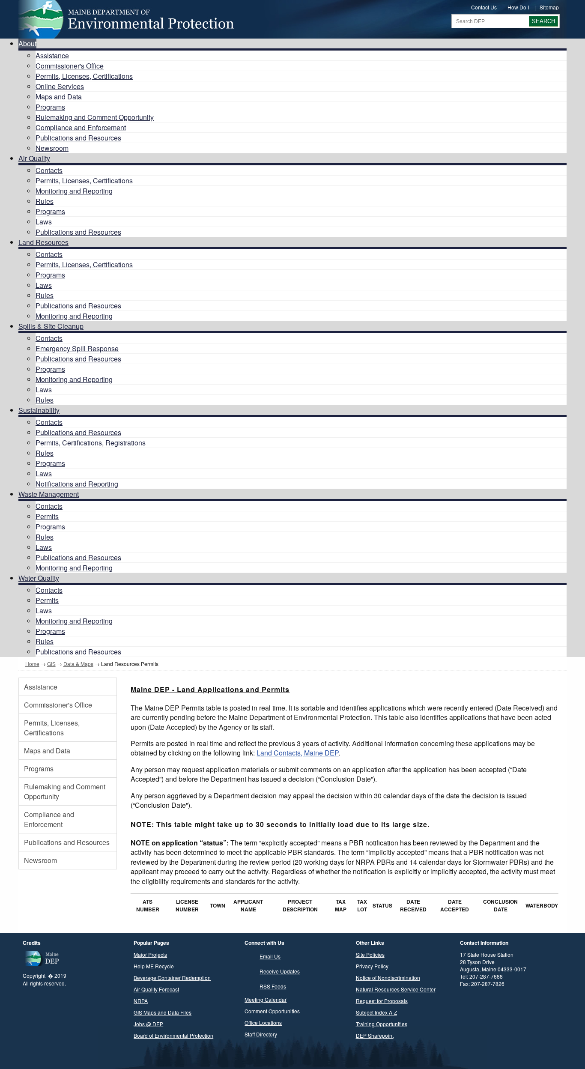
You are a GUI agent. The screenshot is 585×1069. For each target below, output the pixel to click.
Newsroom (52, 148)
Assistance (52, 55)
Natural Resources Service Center (396, 989)
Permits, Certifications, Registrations (91, 443)
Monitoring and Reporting (74, 191)
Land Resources (43, 242)
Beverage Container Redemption (172, 977)
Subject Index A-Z (376, 1012)
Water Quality (38, 578)
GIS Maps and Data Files (162, 1012)
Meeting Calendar (266, 999)
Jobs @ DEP (148, 1023)
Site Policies (370, 954)
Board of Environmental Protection (173, 1035)
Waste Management (48, 494)
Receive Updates (280, 971)
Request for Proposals (382, 1000)
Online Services (60, 86)
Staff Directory (261, 1034)
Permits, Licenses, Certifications (84, 76)
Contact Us (484, 7)
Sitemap (549, 7)
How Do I (518, 7)
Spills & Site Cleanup (51, 326)
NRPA (141, 1000)
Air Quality (34, 158)
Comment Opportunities (272, 1011)
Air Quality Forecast (156, 989)
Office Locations (263, 1022)
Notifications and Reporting (77, 484)
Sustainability (39, 410)
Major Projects (150, 954)
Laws (44, 222)
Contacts (49, 170)
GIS (51, 663)
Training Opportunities (381, 1023)
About (27, 43)
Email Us (270, 956)
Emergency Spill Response (77, 348)
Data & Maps (78, 663)
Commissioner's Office (70, 66)
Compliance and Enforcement (81, 127)
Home (32, 663)
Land (297, 753)
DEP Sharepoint (375, 1035)
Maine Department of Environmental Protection (125, 19)
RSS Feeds (273, 986)
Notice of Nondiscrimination (388, 977)
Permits (47, 516)
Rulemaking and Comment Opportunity (95, 117)
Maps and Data (59, 97)
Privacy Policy (372, 966)
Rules (45, 201)
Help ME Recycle (154, 966)
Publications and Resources (78, 138)
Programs (50, 107)
